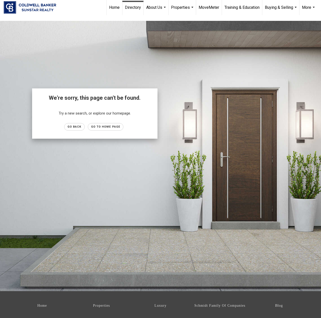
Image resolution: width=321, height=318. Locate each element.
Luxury (160, 305)
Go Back (74, 126)
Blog (279, 305)
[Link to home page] (32, 7)
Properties (183, 10)
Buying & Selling (281, 10)
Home (114, 7)
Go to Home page (105, 126)
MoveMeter (209, 7)
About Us (156, 10)
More (309, 10)
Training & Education (242, 7)
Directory (133, 7)
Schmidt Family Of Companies (219, 305)
